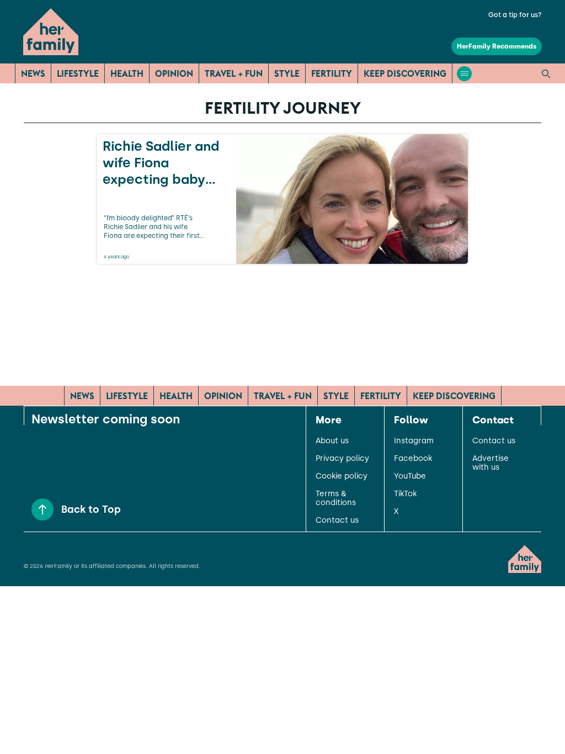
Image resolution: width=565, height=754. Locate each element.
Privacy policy (342, 458)
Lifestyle (78, 73)
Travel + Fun (234, 73)
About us (332, 441)
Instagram (414, 441)
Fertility (331, 73)
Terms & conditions (336, 498)
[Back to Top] (42, 509)
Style (287, 73)
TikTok (405, 494)
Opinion (174, 73)
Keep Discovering (405, 73)
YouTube (410, 476)
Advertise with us (490, 463)
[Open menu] (464, 73)
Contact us (337, 520)
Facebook (413, 458)
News (33, 73)
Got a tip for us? (515, 15)
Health (126, 73)
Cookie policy (341, 476)
